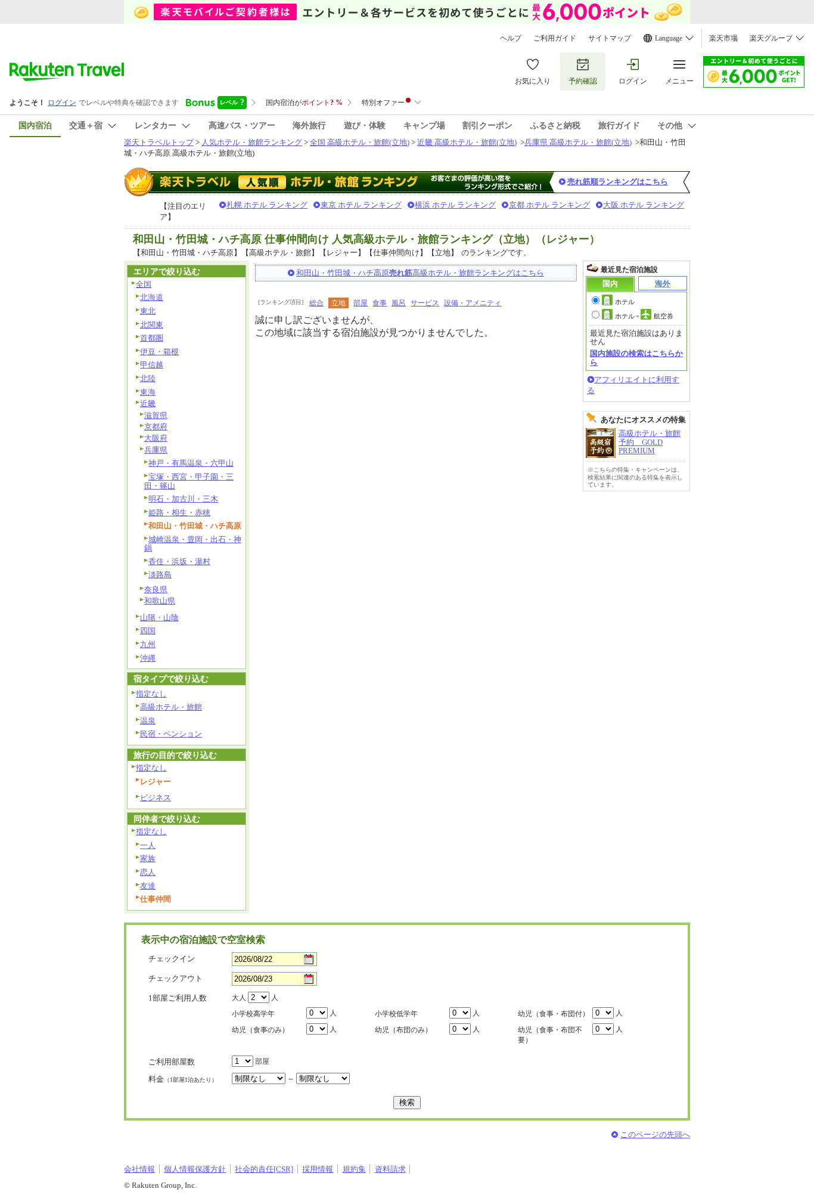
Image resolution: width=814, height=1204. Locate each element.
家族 (148, 858)
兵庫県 (155, 449)
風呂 (399, 303)
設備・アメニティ (472, 303)
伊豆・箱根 (159, 351)
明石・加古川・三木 (183, 498)
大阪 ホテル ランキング (643, 204)
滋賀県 (155, 415)
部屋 (360, 303)
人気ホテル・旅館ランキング (251, 142)
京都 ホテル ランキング (549, 204)
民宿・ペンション (171, 733)
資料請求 (390, 1169)
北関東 (151, 324)
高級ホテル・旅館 (171, 706)
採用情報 (317, 1169)
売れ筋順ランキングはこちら (617, 181)
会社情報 (139, 1169)
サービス (425, 303)
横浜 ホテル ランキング (455, 204)
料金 (183, 1079)
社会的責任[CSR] (264, 1169)
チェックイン (171, 958)
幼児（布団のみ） (403, 1030)
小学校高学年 (253, 1014)
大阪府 (155, 438)
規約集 (354, 1169)
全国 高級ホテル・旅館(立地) (359, 142)
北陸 (148, 378)
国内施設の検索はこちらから (636, 357)
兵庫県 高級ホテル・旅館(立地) (578, 142)
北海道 (151, 297)
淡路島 (160, 574)
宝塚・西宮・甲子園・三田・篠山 (189, 481)
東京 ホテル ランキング (361, 204)
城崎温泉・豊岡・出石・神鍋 (192, 544)
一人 (148, 845)
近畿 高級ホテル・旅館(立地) (467, 142)
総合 (316, 303)
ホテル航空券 (644, 316)
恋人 (148, 872)
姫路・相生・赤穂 (179, 512)
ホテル (625, 301)
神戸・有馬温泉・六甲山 (191, 463)
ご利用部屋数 (171, 1061)
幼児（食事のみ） (260, 1030)
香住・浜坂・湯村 (179, 561)
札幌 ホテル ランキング (266, 204)
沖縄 (148, 658)
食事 (379, 303)
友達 (148, 885)
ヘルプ (510, 38)
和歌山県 (159, 600)
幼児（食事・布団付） (553, 1014)
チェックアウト (175, 978)
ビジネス (155, 797)
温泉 (148, 720)
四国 (148, 630)
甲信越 (151, 364)
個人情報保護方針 (195, 1169)
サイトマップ (609, 38)
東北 (148, 311)
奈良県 (155, 589)
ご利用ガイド (554, 38)
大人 (239, 997)
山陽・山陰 (159, 617)
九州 (148, 644)
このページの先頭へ (655, 1134)
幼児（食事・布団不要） (550, 1035)
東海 (148, 392)
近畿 (148, 403)
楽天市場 (723, 38)
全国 (143, 284)
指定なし (151, 693)
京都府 (155, 426)
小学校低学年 (396, 1014)
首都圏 (151, 337)
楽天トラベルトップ (159, 142)
